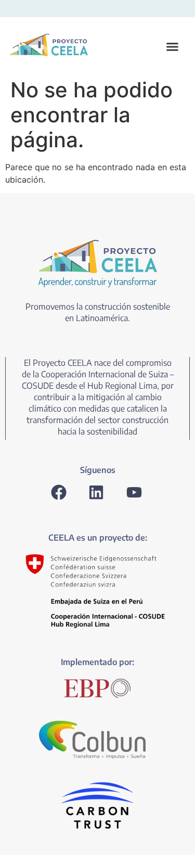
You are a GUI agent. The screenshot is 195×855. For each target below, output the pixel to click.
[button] (140, 47)
